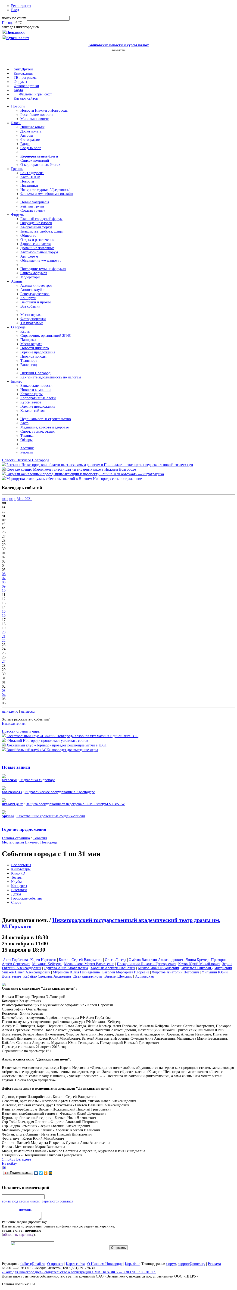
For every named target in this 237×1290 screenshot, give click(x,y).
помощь (25, 1209)
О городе (18, 327)
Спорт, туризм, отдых (37, 431)
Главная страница (16, 838)
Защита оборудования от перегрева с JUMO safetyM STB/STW (75, 804)
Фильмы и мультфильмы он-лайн (46, 194)
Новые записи (16, 767)
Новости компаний (35, 390)
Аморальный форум (36, 227)
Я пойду (8, 1159)
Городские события (26, 898)
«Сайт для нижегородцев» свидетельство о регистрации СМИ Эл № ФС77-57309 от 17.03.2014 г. (79, 1272)
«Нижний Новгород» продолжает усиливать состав (47, 741)
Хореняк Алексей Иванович (112, 968)
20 (4, 632)
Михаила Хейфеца (47, 964)
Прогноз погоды (33, 356)
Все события (30, 306)
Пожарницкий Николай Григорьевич (146, 964)
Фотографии (30, 140)
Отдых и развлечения (37, 240)
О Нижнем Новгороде (104, 1264)
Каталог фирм (31, 394)
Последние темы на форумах (43, 269)
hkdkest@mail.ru (32, 1264)
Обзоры (26, 440)
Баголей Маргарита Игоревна (125, 972)
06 (4, 574)
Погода (7, 23)
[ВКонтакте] (36, 1173)
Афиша (16, 281)
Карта (18, 90)
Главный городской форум (41, 219)
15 (4, 611)
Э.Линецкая (144, 976)
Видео (25, 144)
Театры (16, 877)
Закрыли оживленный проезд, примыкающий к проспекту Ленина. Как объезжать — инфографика (85, 474)
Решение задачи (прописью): (24, 1222)
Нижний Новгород (35, 373)
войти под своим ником (21, 1201)
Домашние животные (37, 248)
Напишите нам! (14, 723)
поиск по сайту (14, 18)
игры (38, 94)
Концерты (28, 298)
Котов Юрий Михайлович (199, 964)
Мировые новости (34, 119)
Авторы (26, 135)
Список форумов (33, 273)
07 (4, 578)
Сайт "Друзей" (32, 173)
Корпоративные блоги (38, 398)
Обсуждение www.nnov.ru (40, 260)
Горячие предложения (37, 352)
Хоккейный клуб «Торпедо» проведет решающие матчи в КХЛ (56, 745)
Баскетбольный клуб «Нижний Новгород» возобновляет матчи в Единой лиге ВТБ (72, 736)
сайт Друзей (23, 69)
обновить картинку (18, 1235)
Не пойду (9, 1163)
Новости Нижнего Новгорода (44, 110)
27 (4, 661)
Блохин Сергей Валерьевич (80, 960)
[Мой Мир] (50, 1173)
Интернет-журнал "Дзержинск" (45, 190)
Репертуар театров (35, 294)
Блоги (16, 123)
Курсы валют (30, 402)
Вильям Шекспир (118, 976)
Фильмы (26, 94)
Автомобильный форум (39, 252)
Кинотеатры (21, 869)
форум (171, 1264)
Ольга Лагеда (115, 960)
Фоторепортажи (26, 86)
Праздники (29, 185)
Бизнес (16, 381)
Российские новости (36, 114)
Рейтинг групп (32, 206)
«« (4, 499)
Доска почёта (30, 131)
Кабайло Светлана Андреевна (47, 976)
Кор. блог (132, 1264)
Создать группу (32, 210)
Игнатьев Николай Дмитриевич (206, 968)
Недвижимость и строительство (45, 419)
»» (11, 499)
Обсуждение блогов (36, 223)
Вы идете (23, 1159)
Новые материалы (34, 202)
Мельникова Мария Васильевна (89, 964)
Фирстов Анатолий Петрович (175, 972)
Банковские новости (36, 385)
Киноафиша (23, 73)
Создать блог (30, 148)
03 (4, 690)
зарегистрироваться (57, 1201)
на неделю (10, 711)
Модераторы (30, 277)
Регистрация (21, 6)
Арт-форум (29, 256)
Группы (17, 169)
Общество (28, 235)
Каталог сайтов (26, 98)
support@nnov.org (191, 1264)
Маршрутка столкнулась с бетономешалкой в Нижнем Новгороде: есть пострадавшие (74, 479)
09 (4, 586)
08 (4, 582)
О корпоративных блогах (40, 165)
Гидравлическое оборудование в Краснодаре (60, 792)
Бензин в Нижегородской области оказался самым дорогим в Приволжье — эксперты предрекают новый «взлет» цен (99, 465)
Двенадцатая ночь (87, 976)
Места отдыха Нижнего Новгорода (29, 842)
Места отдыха (31, 315)
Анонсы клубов (32, 290)
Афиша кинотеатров (36, 285)
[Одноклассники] (45, 1173)
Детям (16, 894)
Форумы (20, 82)
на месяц (28, 711)
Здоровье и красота (35, 244)
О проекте (55, 1264)
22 (4, 640)
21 (4, 636)
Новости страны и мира (21, 731)
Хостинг (27, 448)
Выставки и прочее (35, 302)
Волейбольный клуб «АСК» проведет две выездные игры (52, 750)
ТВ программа (25, 77)
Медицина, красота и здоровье (44, 427)
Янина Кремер (197, 960)
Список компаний (34, 160)
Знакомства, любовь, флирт (42, 231)
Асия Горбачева (15, 960)
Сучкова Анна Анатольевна (66, 968)
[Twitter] (40, 1173)
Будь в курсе (118, 49)
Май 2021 (24, 499)
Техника (27, 435)
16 (4, 615)
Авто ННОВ (30, 177)
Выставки (19, 890)
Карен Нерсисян (43, 960)
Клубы (16, 882)
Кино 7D (18, 873)
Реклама (26, 452)
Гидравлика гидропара (37, 780)
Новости (18, 106)
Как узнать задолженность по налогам (50, 377)
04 (4, 695)
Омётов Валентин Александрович (156, 960)
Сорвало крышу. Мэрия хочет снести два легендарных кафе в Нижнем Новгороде (71, 469)
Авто (24, 423)
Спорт (16, 902)
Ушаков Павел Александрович (26, 972)
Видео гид (28, 365)
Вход (15, 10)
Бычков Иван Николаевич (158, 968)
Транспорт (28, 360)
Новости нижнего (34, 348)
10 (4, 590)
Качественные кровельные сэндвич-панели (50, 816)
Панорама (28, 340)
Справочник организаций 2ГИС (46, 335)
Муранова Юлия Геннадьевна (76, 972)
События (40, 838)
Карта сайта (75, 1264)
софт (48, 94)
